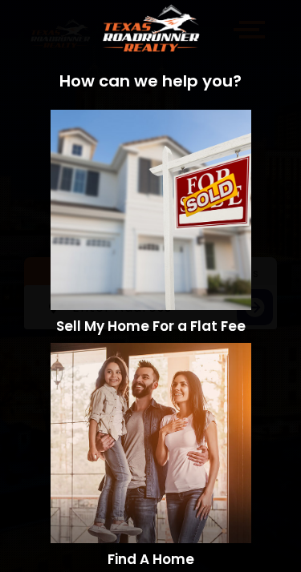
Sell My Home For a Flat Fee (151, 326)
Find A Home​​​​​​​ (151, 559)
